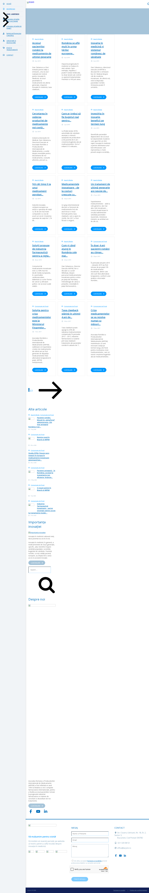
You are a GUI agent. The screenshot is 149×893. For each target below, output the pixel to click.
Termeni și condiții (119, 890)
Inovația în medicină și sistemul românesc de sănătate (98, 49)
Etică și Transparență (12, 49)
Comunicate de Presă (100, 241)
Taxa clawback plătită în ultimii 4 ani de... (71, 314)
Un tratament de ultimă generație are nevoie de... (100, 188)
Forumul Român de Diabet (14, 27)
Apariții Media (39, 39)
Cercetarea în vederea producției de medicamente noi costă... (40, 120)
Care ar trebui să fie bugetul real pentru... (71, 117)
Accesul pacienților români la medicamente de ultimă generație (41, 49)
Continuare (39, 97)
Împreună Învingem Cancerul (14, 35)
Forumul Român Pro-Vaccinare (13, 20)
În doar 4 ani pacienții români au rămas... (100, 249)
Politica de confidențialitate (138, 890)
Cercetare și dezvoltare (11, 42)
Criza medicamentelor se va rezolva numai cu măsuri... (100, 317)
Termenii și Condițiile (94, 861)
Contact (10, 55)
